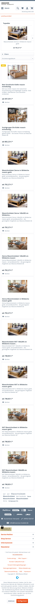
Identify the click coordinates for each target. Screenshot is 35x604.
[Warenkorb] (32, 8)
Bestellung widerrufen (28, 11)
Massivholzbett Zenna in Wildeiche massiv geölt (17, 43)
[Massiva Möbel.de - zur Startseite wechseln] (7, 3)
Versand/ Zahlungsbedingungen (17, 565)
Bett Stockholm (21, 496)
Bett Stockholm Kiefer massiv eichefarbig (13, 86)
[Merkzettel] (22, 8)
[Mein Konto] (27, 8)
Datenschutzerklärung (10, 571)
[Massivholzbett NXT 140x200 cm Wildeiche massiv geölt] (17, 329)
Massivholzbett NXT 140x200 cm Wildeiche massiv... (14, 343)
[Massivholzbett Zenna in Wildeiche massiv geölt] (17, 33)
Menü (7, 8)
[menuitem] (5, 8)
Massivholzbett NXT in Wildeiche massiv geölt (14, 385)
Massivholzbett (18, 493)
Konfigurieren (22, 601)
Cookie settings (11, 558)
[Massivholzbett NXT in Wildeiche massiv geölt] (17, 372)
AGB (20, 571)
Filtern (6, 54)
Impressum (27, 571)
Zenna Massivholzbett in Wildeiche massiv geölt (15, 300)
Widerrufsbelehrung (24, 568)
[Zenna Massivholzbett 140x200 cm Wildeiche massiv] (17, 243)
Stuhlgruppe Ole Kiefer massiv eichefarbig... (13, 128)
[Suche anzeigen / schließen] (18, 8)
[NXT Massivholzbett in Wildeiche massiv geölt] (17, 415)
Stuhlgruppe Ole (13, 501)
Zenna (29, 496)
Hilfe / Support (22, 558)
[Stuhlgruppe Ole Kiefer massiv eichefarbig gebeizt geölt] (17, 115)
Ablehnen (11, 601)
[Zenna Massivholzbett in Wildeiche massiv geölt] (17, 286)
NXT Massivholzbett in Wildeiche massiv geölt (14, 428)
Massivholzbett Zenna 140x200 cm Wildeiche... (15, 214)
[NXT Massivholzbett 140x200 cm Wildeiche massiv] (17, 457)
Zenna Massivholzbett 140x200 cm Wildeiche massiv (15, 257)
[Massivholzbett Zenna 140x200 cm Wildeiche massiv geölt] (17, 200)
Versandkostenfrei (17, 554)
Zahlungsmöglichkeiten (10, 568)
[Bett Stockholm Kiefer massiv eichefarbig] (17, 72)
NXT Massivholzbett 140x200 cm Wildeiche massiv (14, 471)
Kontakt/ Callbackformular (16, 562)
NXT (4, 494)
